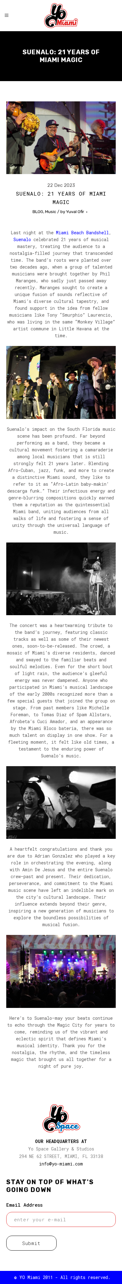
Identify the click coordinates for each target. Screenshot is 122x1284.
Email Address (24, 1205)
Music (50, 211)
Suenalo (22, 239)
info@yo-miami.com (61, 1164)
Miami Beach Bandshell (82, 233)
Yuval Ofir (75, 211)
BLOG (38, 211)
